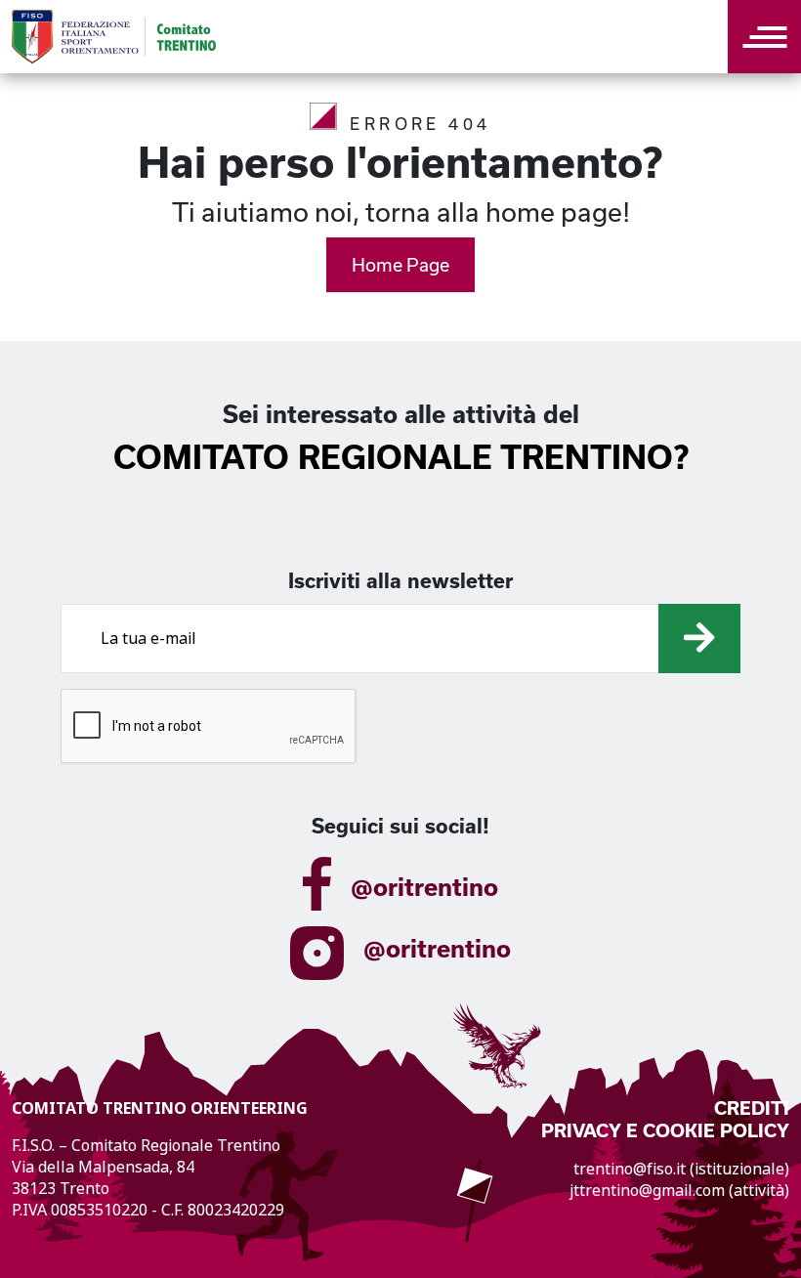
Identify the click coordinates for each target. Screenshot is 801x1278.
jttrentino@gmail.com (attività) (679, 1190)
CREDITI (751, 1108)
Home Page (400, 265)
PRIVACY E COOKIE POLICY (665, 1131)
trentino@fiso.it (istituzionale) (681, 1169)
